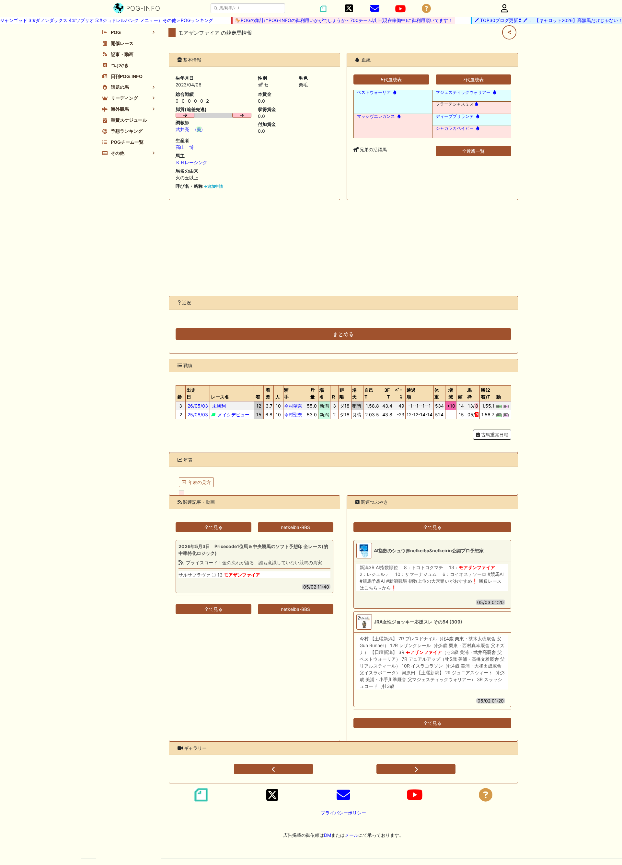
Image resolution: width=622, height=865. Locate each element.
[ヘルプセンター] (426, 8)
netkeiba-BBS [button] (295, 527)
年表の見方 (199, 482)
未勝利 (218, 406)
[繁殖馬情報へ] (394, 92)
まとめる (343, 334)
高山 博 (185, 147)
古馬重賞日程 (494, 434)
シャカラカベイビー (455, 128)
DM (327, 835)
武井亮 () (189, 129)
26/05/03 (198, 406)
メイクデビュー (232, 414)
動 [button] (498, 396)
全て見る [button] (213, 527)
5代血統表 (391, 79)
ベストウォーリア (374, 92)
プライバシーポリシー (343, 812)
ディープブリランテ (455, 116)
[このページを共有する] (509, 32)
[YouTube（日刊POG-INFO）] (400, 9)
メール (351, 835)
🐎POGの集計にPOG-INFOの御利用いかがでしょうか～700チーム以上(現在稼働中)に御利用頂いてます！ (335, 20)
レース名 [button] (220, 396)
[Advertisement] (343, 248)
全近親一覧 (473, 151)
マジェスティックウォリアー (463, 92)
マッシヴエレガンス (376, 116)
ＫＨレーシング (191, 162)
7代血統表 (473, 79)
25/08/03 (198, 414)
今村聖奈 (293, 406)
